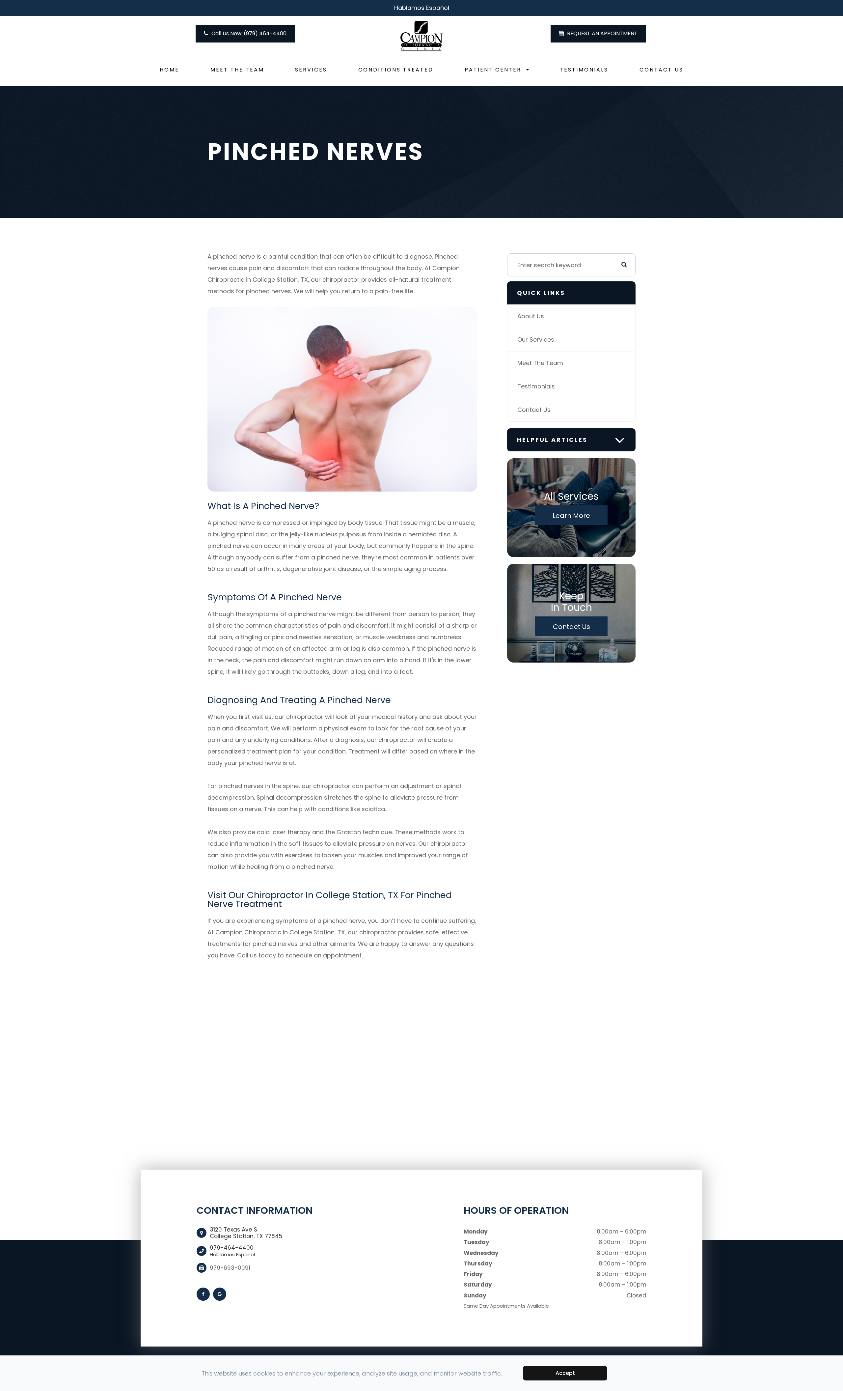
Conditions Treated (395, 69)
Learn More (571, 515)
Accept (565, 1373)
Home (169, 69)
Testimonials (584, 69)
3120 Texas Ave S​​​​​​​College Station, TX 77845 (246, 1232)
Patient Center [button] (493, 69)
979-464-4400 (232, 1251)
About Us (530, 316)
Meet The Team (237, 69)
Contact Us (661, 69)
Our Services (535, 339)
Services (311, 69)
